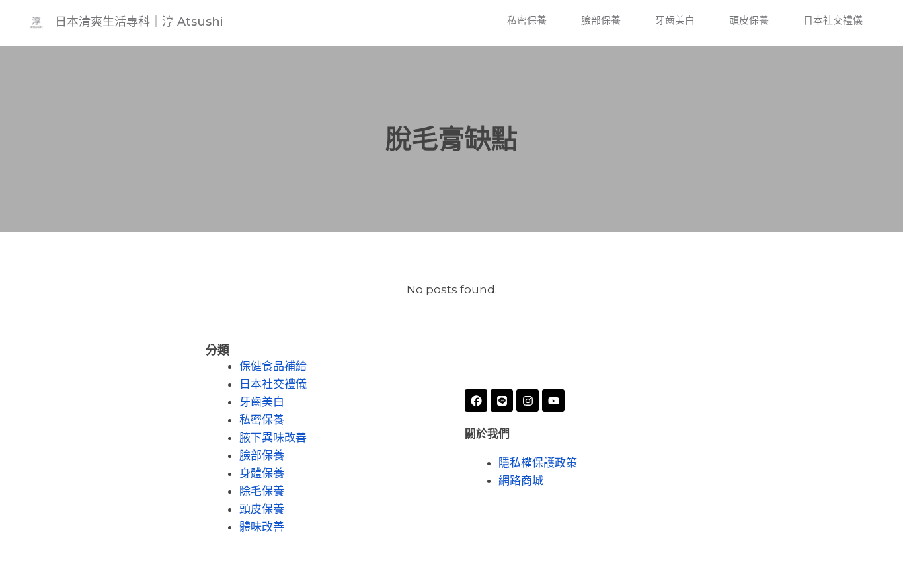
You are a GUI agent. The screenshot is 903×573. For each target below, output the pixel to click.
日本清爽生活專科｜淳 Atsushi (139, 22)
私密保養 (527, 20)
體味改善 (261, 527)
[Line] (502, 400)
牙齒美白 (675, 20)
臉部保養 (601, 20)
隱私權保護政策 (537, 463)
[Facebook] (476, 400)
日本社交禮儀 (833, 20)
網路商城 (520, 481)
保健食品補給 (273, 366)
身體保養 (261, 473)
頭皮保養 (749, 20)
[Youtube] (553, 400)
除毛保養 (261, 491)
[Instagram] (527, 400)
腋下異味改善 (273, 438)
